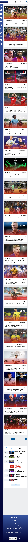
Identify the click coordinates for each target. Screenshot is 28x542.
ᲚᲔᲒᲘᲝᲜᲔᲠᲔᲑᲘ (23, 322)
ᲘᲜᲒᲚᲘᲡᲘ (24, 129)
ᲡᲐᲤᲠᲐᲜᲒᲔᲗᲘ (24, 63)
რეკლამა (14, 520)
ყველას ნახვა (15, 484)
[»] (26, 439)
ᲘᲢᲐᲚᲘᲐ (25, 195)
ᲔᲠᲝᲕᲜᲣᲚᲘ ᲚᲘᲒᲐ (23, 150)
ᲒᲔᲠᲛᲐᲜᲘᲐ (24, 365)
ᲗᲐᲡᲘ (25, 107)
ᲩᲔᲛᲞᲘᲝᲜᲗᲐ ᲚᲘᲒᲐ (23, 429)
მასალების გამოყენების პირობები (14, 528)
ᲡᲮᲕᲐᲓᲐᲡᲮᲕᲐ (24, 172)
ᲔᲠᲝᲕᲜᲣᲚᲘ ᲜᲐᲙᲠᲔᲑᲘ (22, 84)
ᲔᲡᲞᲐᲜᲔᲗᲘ (24, 20)
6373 (24, 439)
